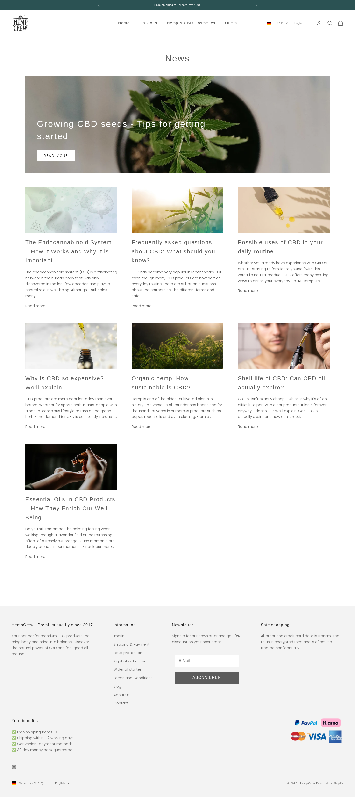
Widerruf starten (128, 669)
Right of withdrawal (130, 661)
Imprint (120, 635)
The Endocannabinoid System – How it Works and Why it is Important (68, 251)
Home (124, 23)
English (299, 23)
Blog (117, 686)
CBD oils (148, 23)
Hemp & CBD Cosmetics (191, 23)
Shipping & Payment (131, 644)
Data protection (128, 652)
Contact (121, 702)
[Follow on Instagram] (14, 767)
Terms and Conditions (133, 677)
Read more (56, 155)
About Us (122, 694)
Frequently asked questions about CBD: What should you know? (173, 251)
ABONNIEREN (206, 677)
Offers (231, 23)
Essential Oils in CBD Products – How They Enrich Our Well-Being (70, 508)
